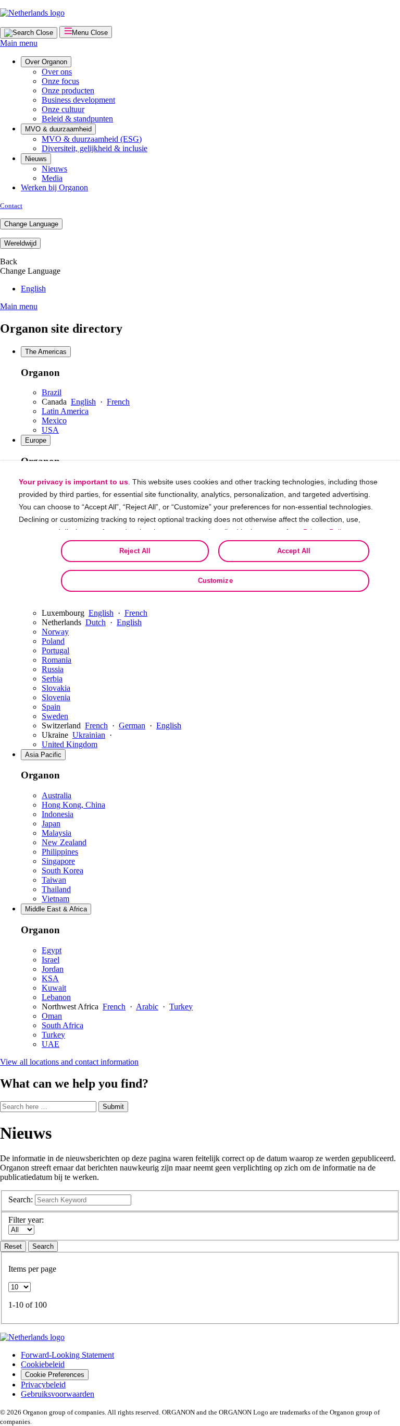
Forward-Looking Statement (67, 1354)
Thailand (56, 889)
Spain (51, 706)
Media (52, 178)
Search (43, 1246)
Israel (50, 959)
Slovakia (56, 688)
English (33, 288)
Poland (53, 641)
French (118, 401)
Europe (35, 440)
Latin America (65, 411)
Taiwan (54, 879)
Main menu (19, 43)
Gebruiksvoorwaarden (57, 1394)
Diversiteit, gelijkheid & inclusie (94, 148)
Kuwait (54, 987)
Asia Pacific (43, 755)
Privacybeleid (43, 1384)
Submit (113, 1107)
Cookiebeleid (43, 1364)
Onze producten (68, 90)
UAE (50, 1044)
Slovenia (56, 697)
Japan (51, 823)
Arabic (147, 1006)
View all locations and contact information (69, 1061)
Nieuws (36, 159)
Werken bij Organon (54, 187)
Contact (11, 206)
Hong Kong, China (73, 804)
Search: (20, 1199)
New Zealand (64, 842)
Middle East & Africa (56, 909)
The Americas (46, 352)
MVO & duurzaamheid (58, 129)
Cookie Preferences (54, 1375)
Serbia (52, 678)
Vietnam (55, 898)
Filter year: (26, 1219)
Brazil (51, 392)
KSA (50, 978)
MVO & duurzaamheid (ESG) (92, 139)
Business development (78, 99)
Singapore (58, 861)
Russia (53, 669)
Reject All (135, 551)
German (132, 725)
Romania (56, 659)
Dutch (95, 622)
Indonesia (57, 814)
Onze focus (60, 81)
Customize (215, 580)
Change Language (31, 224)
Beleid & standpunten (77, 118)
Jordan (53, 969)
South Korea (62, 870)
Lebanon (56, 997)
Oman (52, 1015)
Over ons (57, 71)
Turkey (181, 1006)
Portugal (55, 650)
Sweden (55, 716)
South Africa (62, 1025)
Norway (55, 631)
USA (50, 429)
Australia (56, 795)
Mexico (54, 420)
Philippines (60, 851)
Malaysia (56, 832)
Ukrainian (88, 734)
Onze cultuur (63, 109)
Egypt (51, 950)
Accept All (293, 551)
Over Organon (46, 62)
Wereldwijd (20, 243)
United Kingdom (69, 744)
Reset (13, 1246)
